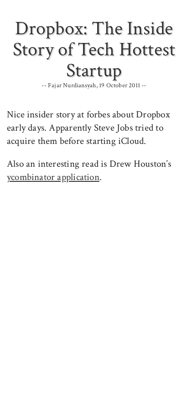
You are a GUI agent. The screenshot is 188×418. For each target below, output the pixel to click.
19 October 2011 (119, 85)
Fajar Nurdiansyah (72, 85)
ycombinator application (53, 177)
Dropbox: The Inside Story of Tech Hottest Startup (94, 49)
